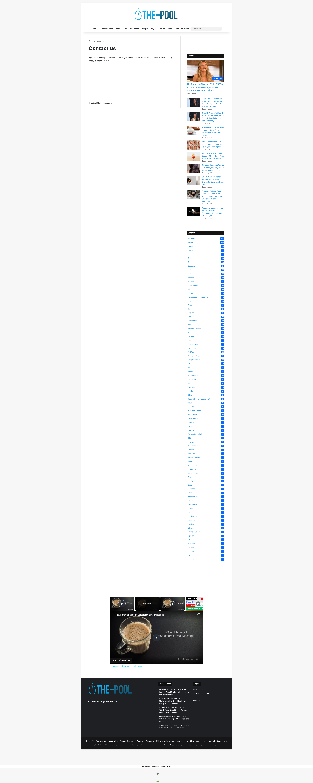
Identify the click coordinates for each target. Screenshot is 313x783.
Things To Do (193, 473)
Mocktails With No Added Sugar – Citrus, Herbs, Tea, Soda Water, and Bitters (213, 155)
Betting (191, 336)
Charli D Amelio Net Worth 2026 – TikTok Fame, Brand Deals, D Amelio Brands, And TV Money (173, 709)
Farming (191, 559)
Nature (190, 508)
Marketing (192, 293)
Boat (190, 485)
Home (95, 29)
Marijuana (192, 446)
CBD (190, 317)
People (145, 29)
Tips (189, 309)
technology (192, 348)
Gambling (191, 274)
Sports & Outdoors (195, 379)
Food (118, 29)
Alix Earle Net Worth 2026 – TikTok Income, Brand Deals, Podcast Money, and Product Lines (205, 87)
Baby (190, 426)
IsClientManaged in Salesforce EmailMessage (140, 614)
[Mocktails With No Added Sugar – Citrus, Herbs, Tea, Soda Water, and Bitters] (193, 156)
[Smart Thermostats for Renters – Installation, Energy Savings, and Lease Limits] (193, 180)
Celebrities (192, 387)
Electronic (192, 422)
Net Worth (134, 29)
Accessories (193, 497)
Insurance (192, 469)
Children (191, 395)
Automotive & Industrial (197, 434)
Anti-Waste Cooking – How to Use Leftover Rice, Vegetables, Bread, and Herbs (174, 718)
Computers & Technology (198, 297)
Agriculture (192, 465)
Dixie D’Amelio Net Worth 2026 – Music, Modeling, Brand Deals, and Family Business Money (172, 701)
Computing (192, 321)
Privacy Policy (198, 689)
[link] (113, 615)
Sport (190, 289)
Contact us (197, 700)
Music (190, 391)
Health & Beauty (194, 458)
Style (153, 29)
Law (189, 301)
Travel (190, 262)
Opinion (191, 536)
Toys (190, 403)
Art (189, 383)
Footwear (191, 544)
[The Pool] (156, 14)
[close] (157, 773)
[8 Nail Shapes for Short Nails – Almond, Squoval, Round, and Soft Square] (193, 145)
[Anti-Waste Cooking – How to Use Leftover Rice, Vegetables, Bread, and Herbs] (193, 130)
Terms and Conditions (201, 694)
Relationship (193, 344)
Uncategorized (194, 360)
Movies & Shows (194, 411)
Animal (190, 368)
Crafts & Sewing (194, 532)
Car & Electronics (195, 285)
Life (125, 29)
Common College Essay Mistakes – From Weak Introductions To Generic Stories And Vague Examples (212, 196)
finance (191, 278)
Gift (189, 438)
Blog (189, 340)
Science (191, 540)
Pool (189, 332)
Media (190, 481)
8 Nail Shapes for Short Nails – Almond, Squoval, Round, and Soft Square (212, 144)
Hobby (190, 371)
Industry (191, 407)
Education (192, 266)
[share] (198, 614)
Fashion (191, 282)
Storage (191, 528)
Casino (190, 250)
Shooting (191, 520)
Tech (170, 29)
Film (189, 477)
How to (191, 430)
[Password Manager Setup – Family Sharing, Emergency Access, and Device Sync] (193, 211)
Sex (189, 364)
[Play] (172, 603)
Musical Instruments (196, 516)
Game (190, 270)
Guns (190, 493)
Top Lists (191, 454)
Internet (191, 442)
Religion (191, 547)
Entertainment (107, 29)
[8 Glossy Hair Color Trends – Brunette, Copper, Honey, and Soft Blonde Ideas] (193, 168)
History (191, 555)
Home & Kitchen (182, 29)
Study (190, 461)
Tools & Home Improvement (199, 399)
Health (190, 246)
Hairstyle (191, 489)
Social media (193, 415)
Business (191, 239)
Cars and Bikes (194, 356)
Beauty (162, 29)
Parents (191, 450)
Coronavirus (193, 504)
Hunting (191, 524)
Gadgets (191, 551)
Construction (193, 418)
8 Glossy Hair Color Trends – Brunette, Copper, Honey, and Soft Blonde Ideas (213, 167)
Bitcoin (190, 512)
